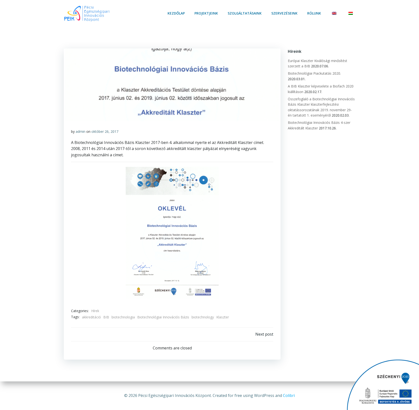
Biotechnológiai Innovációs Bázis (163, 317)
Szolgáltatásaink (245, 13)
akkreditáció (91, 317)
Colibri (289, 395)
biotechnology (203, 317)
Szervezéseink (284, 13)
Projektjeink (206, 13)
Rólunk (314, 13)
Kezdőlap (176, 13)
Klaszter (222, 317)
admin (80, 131)
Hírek (95, 310)
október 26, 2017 (104, 131)
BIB (106, 317)
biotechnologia (123, 317)
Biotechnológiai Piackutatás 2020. (314, 73)
